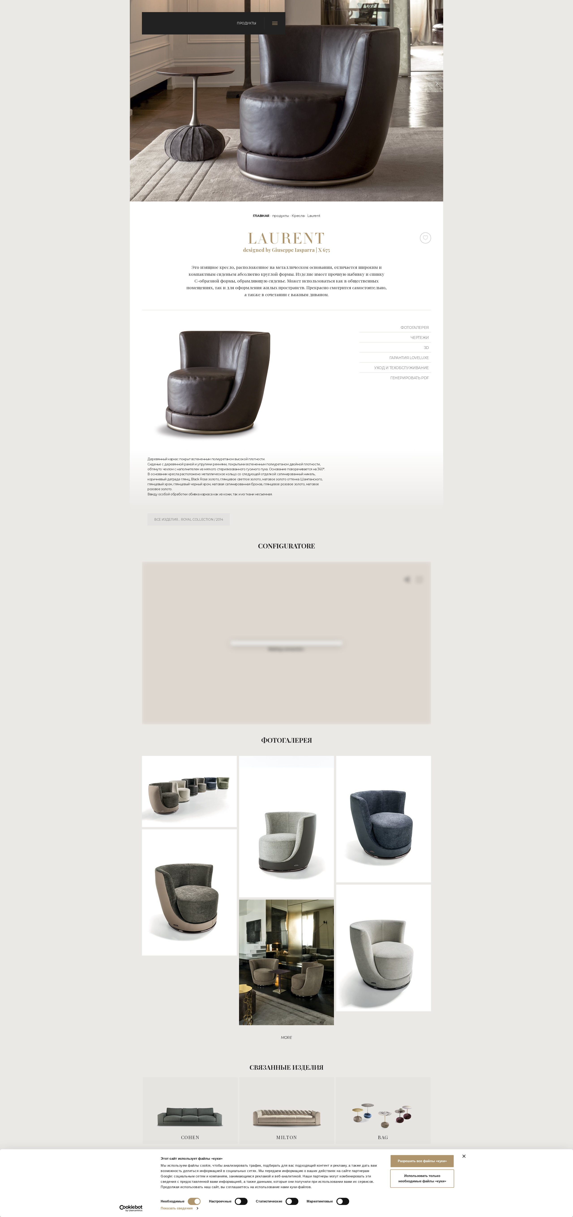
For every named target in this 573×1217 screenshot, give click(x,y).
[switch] (241, 1201)
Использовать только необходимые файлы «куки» (422, 1178)
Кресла (298, 216)
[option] (190, 1110)
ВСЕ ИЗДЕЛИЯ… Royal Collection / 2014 (188, 520)
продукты (280, 216)
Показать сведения (177, 1208)
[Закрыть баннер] (464, 1156)
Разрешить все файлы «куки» (422, 1161)
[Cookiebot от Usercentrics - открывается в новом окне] (131, 1208)
